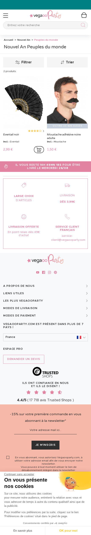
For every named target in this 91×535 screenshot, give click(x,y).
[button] (45, 337)
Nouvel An (23, 40)
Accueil (8, 40)
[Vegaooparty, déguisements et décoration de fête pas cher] (45, 12)
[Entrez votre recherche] (82, 25)
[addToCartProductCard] (39, 149)
